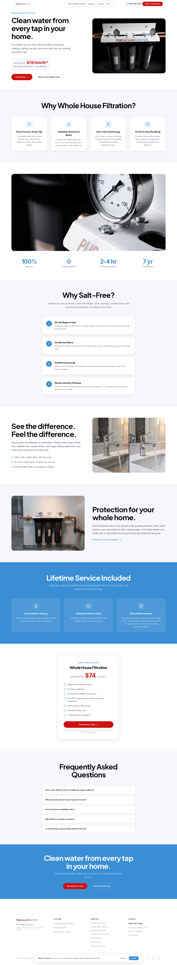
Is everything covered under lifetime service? (66, 829)
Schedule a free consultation (105, 539)
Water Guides (96, 942)
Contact (101, 4)
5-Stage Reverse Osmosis (64, 923)
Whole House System (62, 932)
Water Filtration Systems (76, 4)
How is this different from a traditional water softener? (69, 790)
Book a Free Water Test (49, 77)
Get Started (20, 77)
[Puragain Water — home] (23, 4)
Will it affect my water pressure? (60, 819)
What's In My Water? (152, 4)
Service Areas (96, 938)
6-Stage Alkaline (60, 928)
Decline (123, 958)
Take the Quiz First (101, 886)
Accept (133, 958)
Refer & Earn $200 (98, 946)
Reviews (91, 4)
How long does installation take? (60, 809)
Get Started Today (87, 724)
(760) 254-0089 (134, 4)
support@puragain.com (137, 928)
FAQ (107, 4)
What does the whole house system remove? (65, 800)
